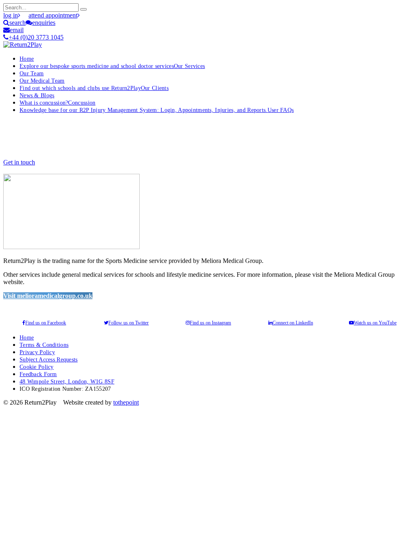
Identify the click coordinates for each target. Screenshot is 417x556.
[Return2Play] (22, 44)
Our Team (32, 73)
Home (27, 58)
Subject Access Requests (49, 359)
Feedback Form (38, 374)
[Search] (83, 9)
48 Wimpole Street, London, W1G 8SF (67, 381)
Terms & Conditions (44, 344)
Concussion (57, 102)
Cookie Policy (37, 366)
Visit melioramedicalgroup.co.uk (47, 295)
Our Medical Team (42, 80)
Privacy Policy (37, 352)
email (17, 29)
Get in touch (19, 162)
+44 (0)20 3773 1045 (36, 37)
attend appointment (53, 15)
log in (10, 15)
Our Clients (94, 88)
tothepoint (126, 402)
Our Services (112, 66)
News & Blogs (37, 95)
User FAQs (157, 110)
